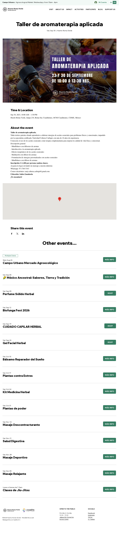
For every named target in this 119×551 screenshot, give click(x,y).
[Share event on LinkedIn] (23, 234)
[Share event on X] (17, 234)
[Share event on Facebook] (12, 234)
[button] (51, 9)
